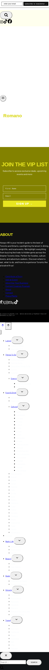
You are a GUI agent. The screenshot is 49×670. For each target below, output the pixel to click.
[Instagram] (1, 22)
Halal (13, 526)
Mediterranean (22, 444)
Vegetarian (15, 522)
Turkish (19, 467)
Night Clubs (16, 549)
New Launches (17, 349)
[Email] (10, 302)
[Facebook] (10, 22)
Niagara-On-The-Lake (20, 611)
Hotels (13, 529)
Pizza (13, 506)
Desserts (14, 503)
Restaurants (16, 473)
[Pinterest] (13, 302)
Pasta (13, 509)
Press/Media (11, 296)
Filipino (19, 421)
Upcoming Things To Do (20, 366)
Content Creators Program (17, 286)
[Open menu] (3, 98)
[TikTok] (5, 22)
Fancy (13, 483)
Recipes (8, 535)
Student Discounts (19, 584)
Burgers (14, 513)
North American (23, 454)
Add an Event (11, 279)
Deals (7, 576)
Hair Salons (16, 567)
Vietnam (14, 648)
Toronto (14, 595)
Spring (13, 369)
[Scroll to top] (2, 325)
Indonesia (15, 638)
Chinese (19, 418)
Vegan (13, 519)
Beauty (8, 558)
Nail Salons (15, 570)
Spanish (19, 460)
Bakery (14, 500)
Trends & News (17, 345)
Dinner (13, 480)
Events (14, 378)
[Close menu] (0, 332)
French (19, 425)
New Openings (17, 397)
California (15, 632)
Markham (15, 601)
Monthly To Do (16, 363)
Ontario (8, 590)
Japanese (20, 438)
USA (13, 645)
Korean (19, 441)
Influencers (15, 532)
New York (15, 628)
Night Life (9, 541)
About (8, 289)
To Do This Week (17, 359)
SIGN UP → (24, 204)
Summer (14, 372)
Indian (18, 434)
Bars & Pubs (16, 546)
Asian (18, 411)
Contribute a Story (13, 276)
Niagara (14, 608)
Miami (13, 635)
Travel (8, 620)
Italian (19, 431)
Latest (8, 341)
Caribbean (20, 415)
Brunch (14, 477)
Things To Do (10, 355)
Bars (13, 496)
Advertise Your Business (16, 283)
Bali (12, 642)
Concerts (20, 387)
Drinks (13, 493)
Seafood (14, 516)
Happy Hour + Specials (20, 401)
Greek (18, 428)
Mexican (19, 447)
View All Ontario (17, 614)
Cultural (14, 406)
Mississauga (16, 598)
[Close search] (6, 655)
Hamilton (15, 605)
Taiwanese (20, 464)
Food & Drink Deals (19, 581)
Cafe (13, 490)
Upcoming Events (23, 383)
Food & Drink (10, 392)
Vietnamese (21, 470)
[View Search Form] (6, 15)
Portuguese (21, 457)
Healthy (14, 486)
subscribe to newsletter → (36, 4)
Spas (13, 563)
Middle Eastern (22, 451)
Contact (9, 292)
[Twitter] (3, 302)
